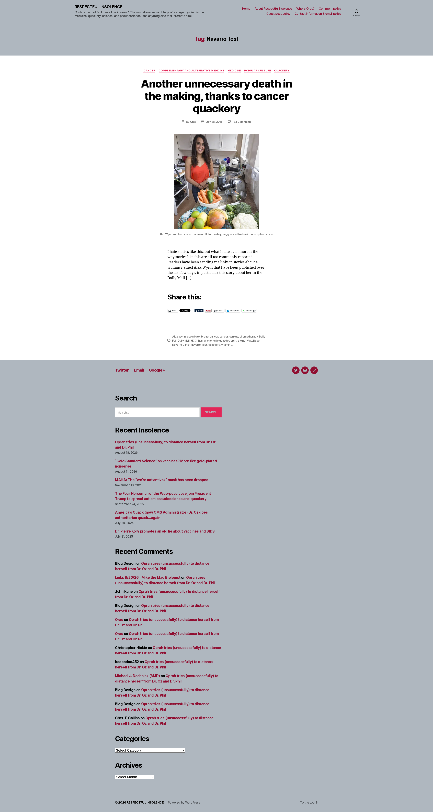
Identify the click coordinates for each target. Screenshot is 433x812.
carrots (233, 336)
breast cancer (209, 336)
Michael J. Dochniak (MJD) (137, 676)
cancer (224, 336)
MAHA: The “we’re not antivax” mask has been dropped (161, 480)
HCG (194, 340)
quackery (214, 344)
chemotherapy (249, 336)
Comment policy (330, 8)
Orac (193, 121)
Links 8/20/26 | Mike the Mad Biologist (147, 577)
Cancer (149, 70)
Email (139, 370)
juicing (241, 340)
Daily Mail (183, 340)
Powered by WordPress (184, 802)
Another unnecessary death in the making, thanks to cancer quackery (216, 96)
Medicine (234, 70)
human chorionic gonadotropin (217, 340)
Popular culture (257, 70)
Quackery (281, 70)
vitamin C (227, 344)
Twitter (122, 370)
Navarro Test (199, 344)
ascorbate (193, 336)
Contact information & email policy (318, 13)
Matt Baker (253, 340)
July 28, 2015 (214, 121)
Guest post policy (278, 13)
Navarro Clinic (180, 344)
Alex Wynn (179, 336)
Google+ (157, 370)
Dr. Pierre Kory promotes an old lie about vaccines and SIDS (165, 531)
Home (246, 8)
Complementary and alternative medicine (191, 70)
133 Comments (241, 121)
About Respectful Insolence (273, 8)
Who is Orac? (305, 8)
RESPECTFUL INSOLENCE (98, 7)
